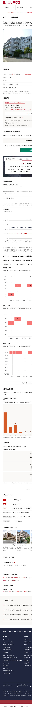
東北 (25, 631)
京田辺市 (5, 578)
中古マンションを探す (8, 642)
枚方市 (23, 578)
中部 (15, 631)
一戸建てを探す (6, 647)
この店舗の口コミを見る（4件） (13, 117)
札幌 (20, 631)
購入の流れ (5, 665)
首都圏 (4, 631)
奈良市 (4, 580)
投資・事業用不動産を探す (9, 655)
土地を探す (5, 652)
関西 (10, 631)
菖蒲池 (25, 591)
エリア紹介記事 (6, 673)
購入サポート (6, 663)
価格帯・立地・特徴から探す (10, 657)
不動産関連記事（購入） (8, 670)
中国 (30, 631)
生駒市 (14, 74)
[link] (9, 541)
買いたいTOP (6, 639)
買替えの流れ (6, 668)
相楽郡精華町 (14, 578)
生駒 (4, 591)
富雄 (10, 591)
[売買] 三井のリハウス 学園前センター (15, 103)
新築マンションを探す (8, 644)
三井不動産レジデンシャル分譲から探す (12, 660)
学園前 (17, 591)
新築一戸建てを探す (7, 649)
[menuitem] (9, 7)
